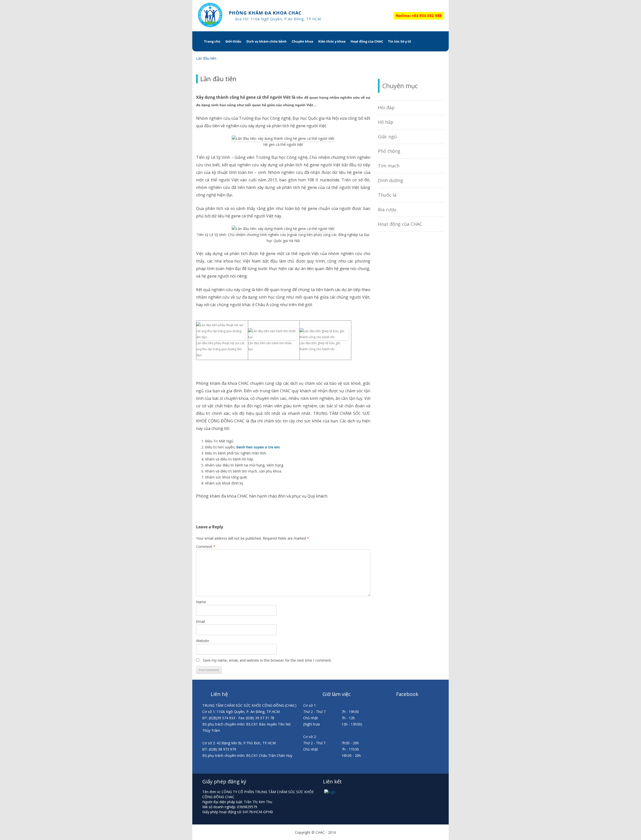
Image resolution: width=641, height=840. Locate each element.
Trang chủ (212, 41)
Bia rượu (387, 209)
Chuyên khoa (302, 41)
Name (201, 601)
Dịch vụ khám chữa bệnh (266, 41)
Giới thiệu (233, 41)
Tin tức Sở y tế (399, 41)
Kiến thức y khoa (332, 41)
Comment (205, 546)
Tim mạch (388, 166)
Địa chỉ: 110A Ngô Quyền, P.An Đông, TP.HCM (278, 19)
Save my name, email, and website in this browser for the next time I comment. (267, 660)
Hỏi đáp (386, 107)
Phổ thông (389, 151)
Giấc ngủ (387, 137)
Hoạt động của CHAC (367, 41)
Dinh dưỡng (390, 180)
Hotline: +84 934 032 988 (419, 15)
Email (200, 621)
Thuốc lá (387, 195)
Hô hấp (385, 122)
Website (202, 640)
